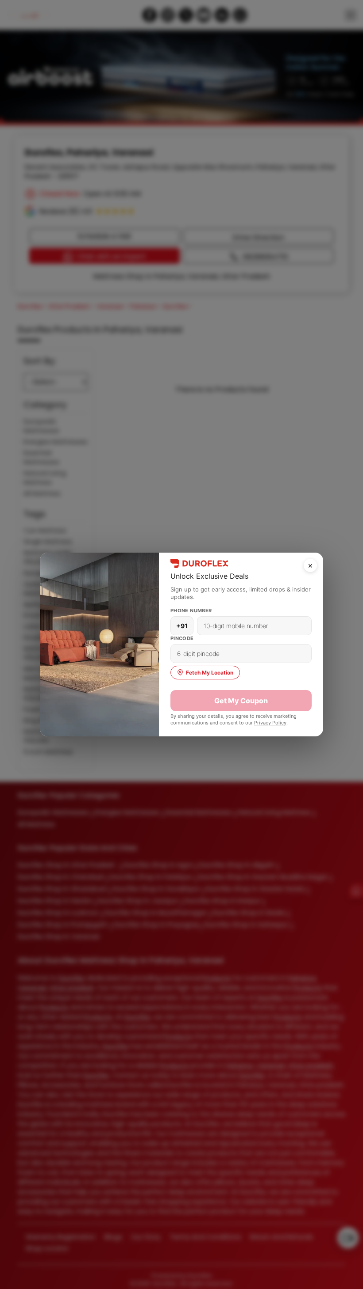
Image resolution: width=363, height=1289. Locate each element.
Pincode (182, 638)
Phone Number (191, 610)
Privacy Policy (270, 723)
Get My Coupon (241, 700)
